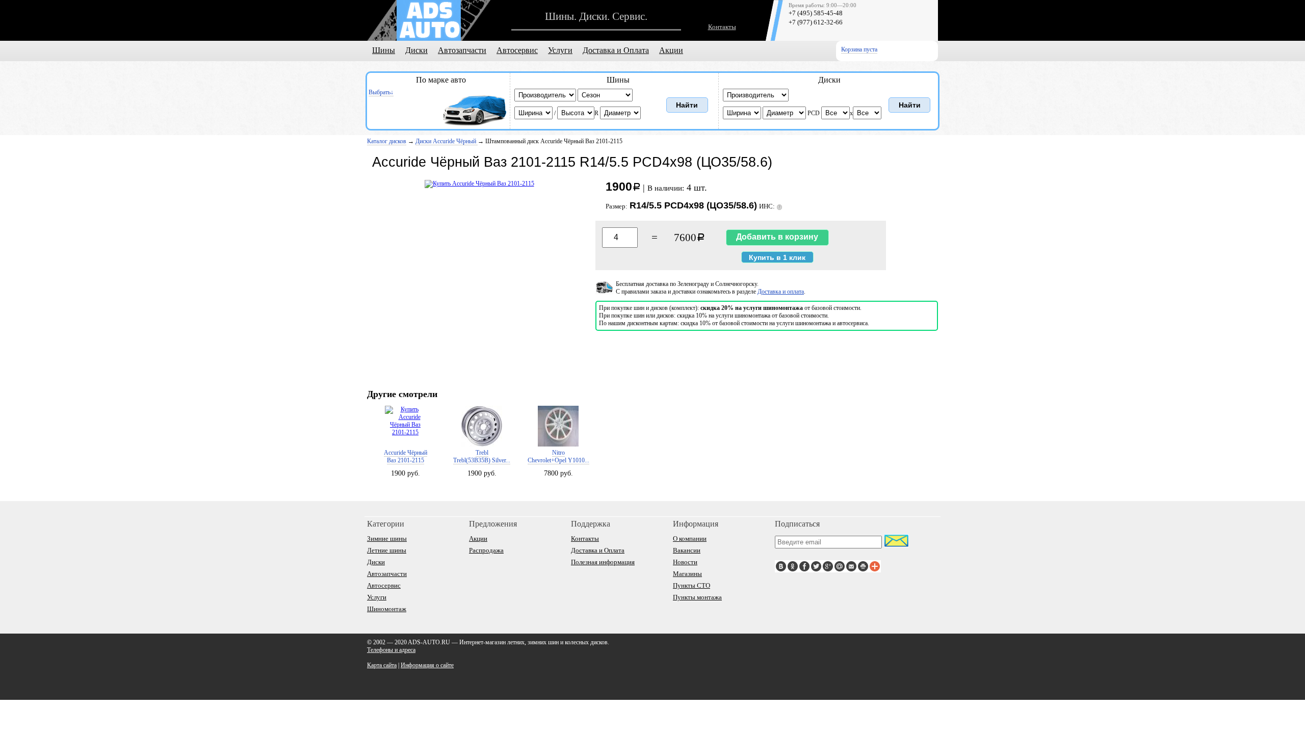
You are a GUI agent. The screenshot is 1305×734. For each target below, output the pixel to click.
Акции (671, 50)
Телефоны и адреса (391, 649)
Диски (416, 50)
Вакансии (686, 550)
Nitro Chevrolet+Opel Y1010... (558, 456)
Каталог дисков (386, 141)
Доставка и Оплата (616, 50)
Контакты (722, 27)
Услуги (560, 50)
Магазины (687, 574)
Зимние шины (387, 538)
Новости (685, 562)
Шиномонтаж (386, 609)
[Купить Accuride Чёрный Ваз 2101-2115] (479, 183)
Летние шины (386, 550)
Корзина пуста (859, 49)
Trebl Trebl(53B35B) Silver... (481, 456)
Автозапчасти (462, 50)
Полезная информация (603, 562)
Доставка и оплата (781, 291)
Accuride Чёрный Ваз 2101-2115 (405, 456)
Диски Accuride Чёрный (446, 141)
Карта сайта (382, 665)
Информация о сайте (427, 665)
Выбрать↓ (381, 92)
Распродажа (486, 550)
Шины (383, 50)
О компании (690, 538)
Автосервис (517, 50)
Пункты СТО (691, 585)
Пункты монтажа (697, 597)
